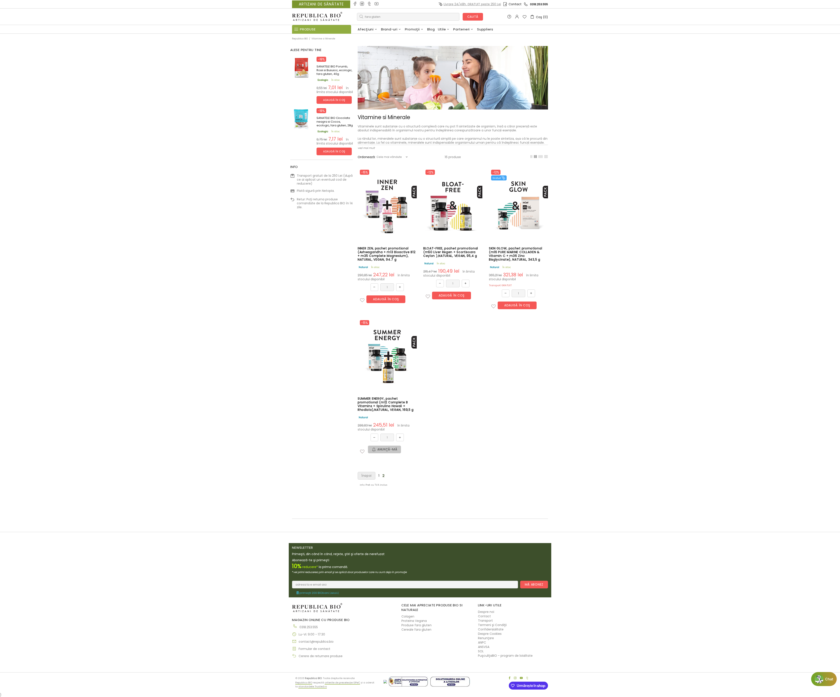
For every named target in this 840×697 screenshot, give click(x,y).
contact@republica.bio (316, 642)
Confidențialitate (491, 629)
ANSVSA (483, 647)
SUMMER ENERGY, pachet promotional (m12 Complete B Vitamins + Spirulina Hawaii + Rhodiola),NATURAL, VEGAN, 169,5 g (386, 404)
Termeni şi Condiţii (492, 625)
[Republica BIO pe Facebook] (355, 4)
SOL (481, 651)
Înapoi (366, 475)
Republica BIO (317, 17)
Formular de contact (314, 649)
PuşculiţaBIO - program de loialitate (505, 656)
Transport (485, 621)
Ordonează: (366, 157)
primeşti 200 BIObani (319, 593)
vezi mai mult (366, 148)
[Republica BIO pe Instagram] (362, 4)
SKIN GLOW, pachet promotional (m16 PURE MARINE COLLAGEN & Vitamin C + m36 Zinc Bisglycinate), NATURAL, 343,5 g (515, 254)
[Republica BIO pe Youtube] (376, 4)
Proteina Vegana (414, 621)
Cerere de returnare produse (321, 656)
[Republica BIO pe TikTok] (369, 4)
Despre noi (486, 612)
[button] (362, 300)
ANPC (482, 642)
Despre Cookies (490, 634)
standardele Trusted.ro (312, 686)
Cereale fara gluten (416, 630)
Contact (515, 4)
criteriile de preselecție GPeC (342, 682)
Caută (473, 16)
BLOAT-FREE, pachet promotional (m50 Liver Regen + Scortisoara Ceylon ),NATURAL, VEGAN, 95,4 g (450, 252)
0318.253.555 (539, 4)
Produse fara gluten (416, 625)
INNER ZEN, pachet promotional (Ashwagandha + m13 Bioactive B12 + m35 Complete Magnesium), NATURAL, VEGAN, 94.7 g (386, 254)
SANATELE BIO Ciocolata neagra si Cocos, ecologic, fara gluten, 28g (335, 121)
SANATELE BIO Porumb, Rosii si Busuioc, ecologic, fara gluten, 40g (334, 70)
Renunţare (486, 638)
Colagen (407, 616)
